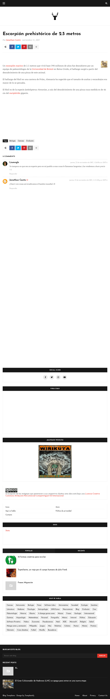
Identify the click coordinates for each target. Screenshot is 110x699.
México (64, 618)
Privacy (93, 695)
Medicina (21, 609)
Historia (23, 613)
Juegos (42, 626)
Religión (83, 622)
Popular (28, 551)
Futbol (33, 630)
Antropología (43, 609)
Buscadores (52, 630)
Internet (73, 618)
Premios (93, 626)
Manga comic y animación (16, 626)
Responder (13, 174)
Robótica (58, 626)
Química (10, 618)
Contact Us (102, 695)
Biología (12, 141)
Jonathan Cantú (13, 40)
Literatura (10, 609)
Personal (44, 618)
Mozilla (42, 630)
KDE (64, 622)
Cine (94, 609)
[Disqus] (55, 259)
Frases (68, 613)
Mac (49, 626)
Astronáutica (63, 605)
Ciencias (21, 141)
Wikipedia (33, 626)
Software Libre (50, 605)
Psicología (31, 609)
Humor (76, 626)
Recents (81, 551)
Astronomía (20, 605)
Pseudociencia (48, 622)
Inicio (7, 507)
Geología (77, 613)
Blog (77, 609)
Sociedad (74, 605)
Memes (84, 626)
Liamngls (14, 162)
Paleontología (12, 613)
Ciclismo (67, 626)
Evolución (30, 141)
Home (77, 695)
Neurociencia (67, 609)
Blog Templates (9, 695)
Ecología (84, 605)
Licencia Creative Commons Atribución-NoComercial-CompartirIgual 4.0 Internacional (53, 495)
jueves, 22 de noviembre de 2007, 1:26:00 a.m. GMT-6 (88, 162)
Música (60, 613)
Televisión (10, 630)
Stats (8, 531)
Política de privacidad (63, 511)
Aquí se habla (11, 511)
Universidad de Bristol (42, 69)
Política (82, 618)
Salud (91, 622)
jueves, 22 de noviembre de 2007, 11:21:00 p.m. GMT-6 (88, 180)
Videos (26, 622)
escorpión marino (14, 65)
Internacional (89, 613)
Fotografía (55, 618)
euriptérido (15, 93)
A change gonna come (46, 613)
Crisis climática (22, 630)
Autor (58, 507)
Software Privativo (13, 622)
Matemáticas (33, 618)
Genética (94, 605)
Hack (58, 622)
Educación (92, 618)
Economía (35, 622)
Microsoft (73, 622)
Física (39, 605)
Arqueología (20, 618)
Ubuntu (32, 613)
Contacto (9, 515)
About (84, 695)
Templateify (29, 695)
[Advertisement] (55, 412)
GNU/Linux (55, 609)
